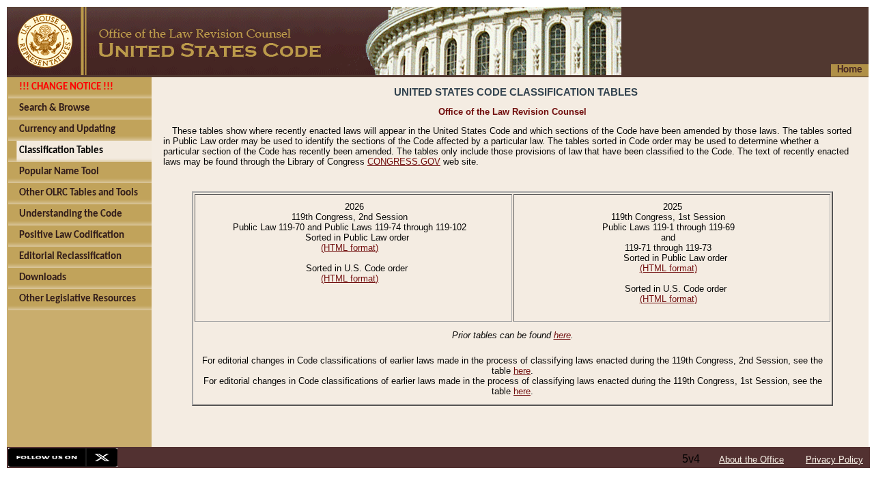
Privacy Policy (834, 459)
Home (849, 70)
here (562, 335)
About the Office (751, 459)
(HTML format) (349, 248)
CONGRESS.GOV (403, 161)
